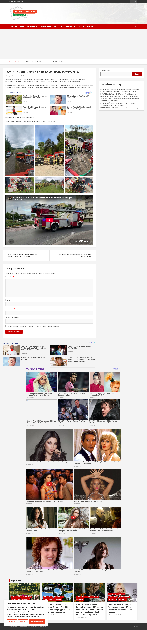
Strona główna (17, 27)
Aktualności (32, 27)
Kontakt (90, 27)
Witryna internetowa (12, 317)
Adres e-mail (10, 309)
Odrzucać (23, 621)
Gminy (80, 27)
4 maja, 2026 (80, 617)
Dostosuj (12, 621)
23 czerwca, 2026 (48, 615)
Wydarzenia (46, 27)
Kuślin (96, 597)
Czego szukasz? (106, 70)
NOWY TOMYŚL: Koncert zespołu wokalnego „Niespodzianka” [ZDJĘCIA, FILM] (22, 255)
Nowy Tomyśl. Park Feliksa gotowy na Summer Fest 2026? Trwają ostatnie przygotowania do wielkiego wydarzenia (56, 608)
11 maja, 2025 (10, 76)
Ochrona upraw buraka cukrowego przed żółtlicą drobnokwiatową (75, 255)
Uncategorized (124, 597)
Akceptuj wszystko (37, 621)
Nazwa (8, 300)
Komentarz (10, 277)
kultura (89, 597)
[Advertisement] (74, 44)
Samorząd (70, 27)
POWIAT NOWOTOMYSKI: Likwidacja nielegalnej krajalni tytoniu (120, 108)
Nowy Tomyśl (26, 597)
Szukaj (137, 74)
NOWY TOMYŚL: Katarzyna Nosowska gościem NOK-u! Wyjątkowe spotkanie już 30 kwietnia (120, 608)
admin (18, 76)
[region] (26, 613)
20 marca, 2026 (113, 615)
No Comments (25, 76)
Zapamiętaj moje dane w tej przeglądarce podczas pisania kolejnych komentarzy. (34, 326)
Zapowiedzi (58, 27)
